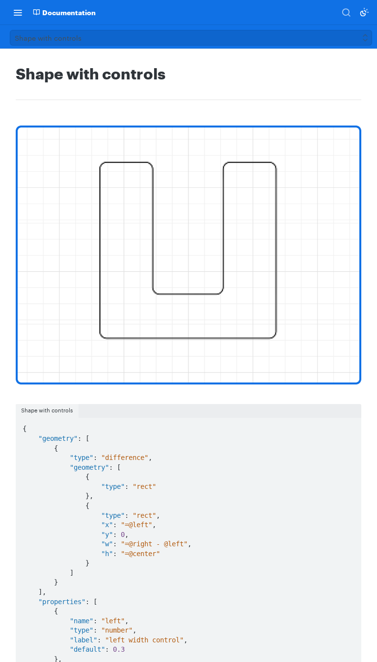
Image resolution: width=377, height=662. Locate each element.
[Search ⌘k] (346, 12)
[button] (188, 255)
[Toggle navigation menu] (18, 12)
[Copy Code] (349, 426)
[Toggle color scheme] (364, 12)
